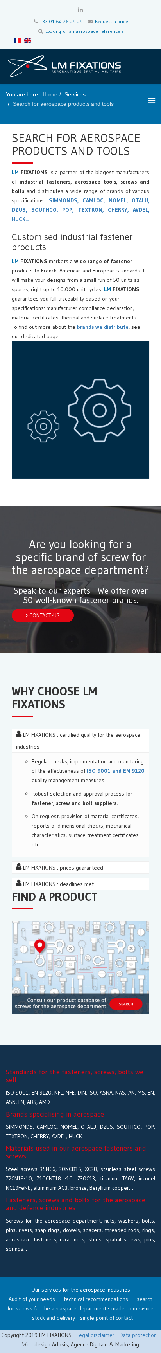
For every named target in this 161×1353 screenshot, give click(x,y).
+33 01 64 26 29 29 (61, 21)
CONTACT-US (44, 615)
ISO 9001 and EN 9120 (116, 770)
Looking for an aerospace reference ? (84, 31)
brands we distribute (103, 326)
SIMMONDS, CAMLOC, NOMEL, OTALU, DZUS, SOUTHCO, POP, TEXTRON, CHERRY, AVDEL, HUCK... (80, 210)
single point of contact (106, 1317)
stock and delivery (53, 1317)
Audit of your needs (32, 1298)
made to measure (132, 1308)
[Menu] (151, 101)
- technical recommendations (95, 1298)
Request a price (111, 21)
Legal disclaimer (95, 1335)
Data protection (139, 1335)
